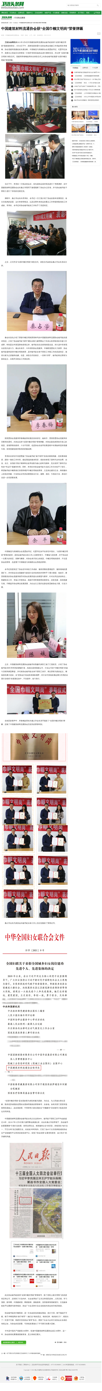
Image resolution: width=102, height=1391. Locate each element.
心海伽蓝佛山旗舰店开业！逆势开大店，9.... (83, 144)
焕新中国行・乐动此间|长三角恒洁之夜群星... (84, 141)
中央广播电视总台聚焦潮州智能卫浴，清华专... (84, 158)
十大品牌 (95, 67)
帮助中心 (27, 1364)
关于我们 (81, 12)
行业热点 (13, 12)
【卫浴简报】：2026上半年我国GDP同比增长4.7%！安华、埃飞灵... (87, 97)
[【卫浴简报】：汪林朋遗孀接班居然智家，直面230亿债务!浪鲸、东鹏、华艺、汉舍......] (91, 114)
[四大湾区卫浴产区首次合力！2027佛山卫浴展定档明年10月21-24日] (77, 128)
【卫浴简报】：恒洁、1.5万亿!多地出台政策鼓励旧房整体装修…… (87, 83)
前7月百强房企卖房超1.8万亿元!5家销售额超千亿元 (87, 90)
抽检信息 (64, 12)
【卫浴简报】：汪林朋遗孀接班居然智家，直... (84, 161)
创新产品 (48, 12)
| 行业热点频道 (19, 18)
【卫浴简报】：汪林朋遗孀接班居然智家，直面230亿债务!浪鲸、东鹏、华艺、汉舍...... (87, 76)
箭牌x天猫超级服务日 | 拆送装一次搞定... (82, 146)
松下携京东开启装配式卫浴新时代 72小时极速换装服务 (23, 1353)
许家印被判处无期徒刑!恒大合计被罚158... (83, 149)
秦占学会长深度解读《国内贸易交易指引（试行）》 (86, 100)
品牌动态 (21, 12)
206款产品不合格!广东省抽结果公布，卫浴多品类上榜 (87, 87)
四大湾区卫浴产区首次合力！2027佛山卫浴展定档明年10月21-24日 (87, 80)
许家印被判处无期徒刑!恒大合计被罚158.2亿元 (87, 73)
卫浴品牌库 (39, 12)
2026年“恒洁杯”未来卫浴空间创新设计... (82, 152)
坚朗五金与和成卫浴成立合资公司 (56, 1355)
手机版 (97, 12)
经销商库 (73, 12)
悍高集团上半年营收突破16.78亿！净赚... (82, 155)
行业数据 (56, 12)
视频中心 (29, 12)
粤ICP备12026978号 (72, 1370)
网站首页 (4, 12)
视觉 (87, 12)
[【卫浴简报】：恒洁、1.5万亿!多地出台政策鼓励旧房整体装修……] (91, 128)
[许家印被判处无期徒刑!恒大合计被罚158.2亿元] (77, 114)
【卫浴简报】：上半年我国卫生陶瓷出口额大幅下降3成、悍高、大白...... (87, 94)
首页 (11, 22)
